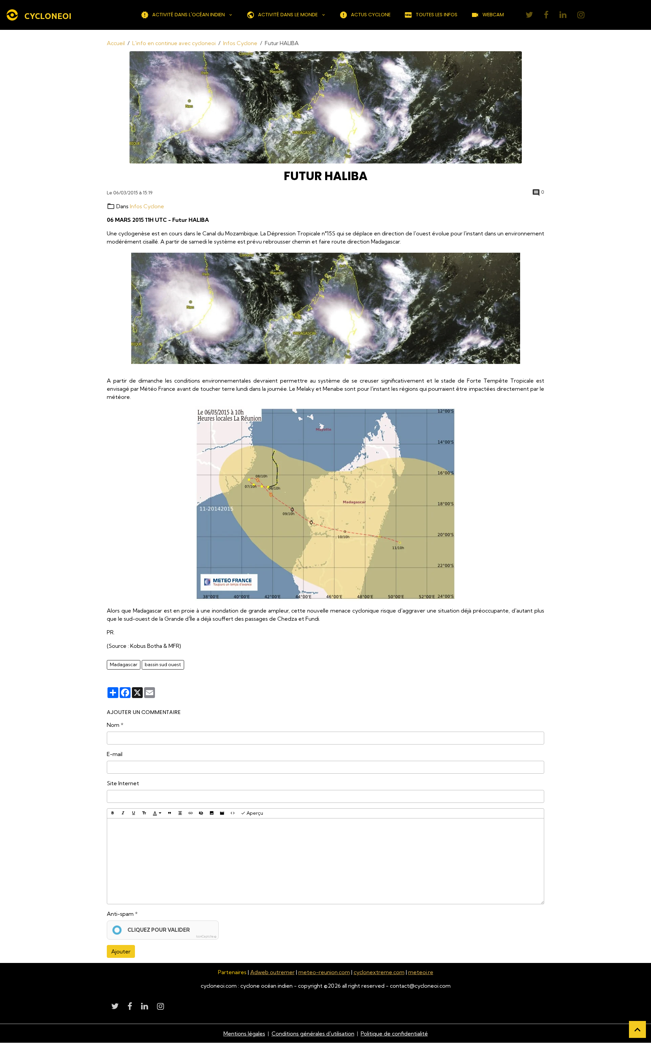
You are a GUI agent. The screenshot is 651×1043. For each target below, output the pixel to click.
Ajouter (121, 951)
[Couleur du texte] (157, 813)
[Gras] (112, 813)
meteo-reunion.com (324, 972)
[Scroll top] (637, 1029)
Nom (113, 724)
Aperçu (254, 813)
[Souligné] (133, 813)
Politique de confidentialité (394, 1033)
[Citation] (169, 813)
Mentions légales (244, 1033)
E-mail (114, 754)
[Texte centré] (180, 813)
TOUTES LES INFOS (436, 14)
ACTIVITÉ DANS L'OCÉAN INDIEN (188, 14)
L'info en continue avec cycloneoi (174, 43)
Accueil (116, 43)
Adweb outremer (272, 972)
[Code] (232, 813)
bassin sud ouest (163, 664)
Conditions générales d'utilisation (313, 1033)
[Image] (211, 813)
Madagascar (123, 664)
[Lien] (190, 813)
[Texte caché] (201, 813)
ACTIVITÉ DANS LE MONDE (288, 14)
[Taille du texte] (144, 813)
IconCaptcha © (206, 936)
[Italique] (123, 813)
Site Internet (123, 783)
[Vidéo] (222, 813)
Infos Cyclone (240, 43)
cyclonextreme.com (379, 972)
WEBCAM (493, 14)
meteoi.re (420, 972)
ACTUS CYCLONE (371, 14)
